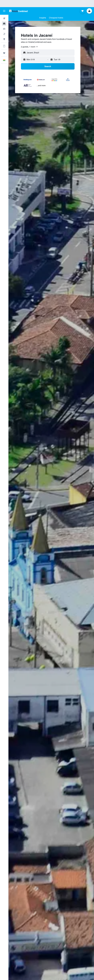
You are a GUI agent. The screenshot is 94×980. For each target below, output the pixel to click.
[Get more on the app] (4, 46)
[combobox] (29, 46)
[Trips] (4, 53)
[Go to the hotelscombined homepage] (18, 11)
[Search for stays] (4, 23)
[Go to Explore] (4, 39)
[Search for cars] (4, 28)
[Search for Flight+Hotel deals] (4, 33)
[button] (4, 11)
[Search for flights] (4, 18)
